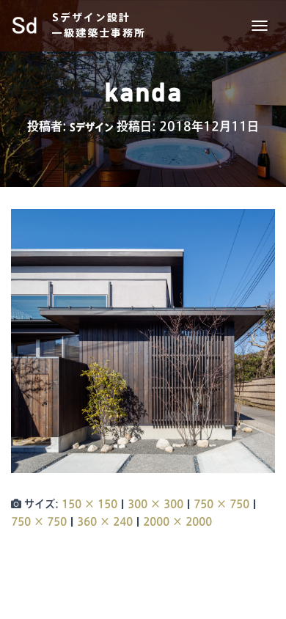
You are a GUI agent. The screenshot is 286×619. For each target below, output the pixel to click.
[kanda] (143, 341)
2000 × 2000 (177, 521)
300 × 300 (155, 504)
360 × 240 (105, 521)
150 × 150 (89, 504)
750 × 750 (221, 504)
